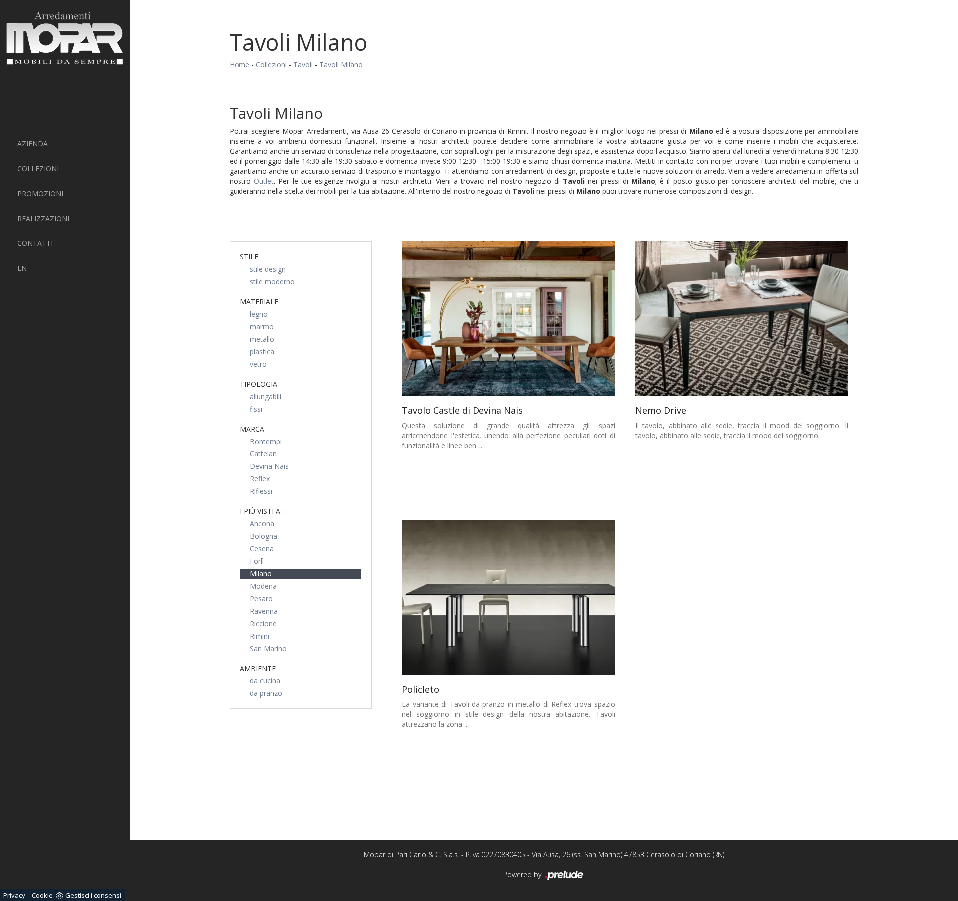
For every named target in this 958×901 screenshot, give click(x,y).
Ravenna (264, 611)
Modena (263, 586)
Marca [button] (252, 429)
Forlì (257, 561)
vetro (258, 364)
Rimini (259, 636)
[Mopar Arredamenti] (65, 38)
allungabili (265, 396)
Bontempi (266, 441)
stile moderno (272, 281)
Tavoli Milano (341, 64)
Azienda (32, 143)
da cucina (265, 680)
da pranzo (266, 693)
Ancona (262, 523)
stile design (268, 269)
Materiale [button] (259, 301)
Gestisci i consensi (93, 895)
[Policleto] (508, 597)
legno (259, 314)
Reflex (260, 478)
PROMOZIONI (40, 193)
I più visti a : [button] (262, 511)
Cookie (42, 895)
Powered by (523, 874)
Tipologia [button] (258, 384)
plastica (262, 351)
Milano (261, 573)
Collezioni (38, 168)
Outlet (264, 181)
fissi (256, 409)
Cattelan (263, 453)
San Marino (268, 648)
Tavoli (303, 64)
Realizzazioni (43, 218)
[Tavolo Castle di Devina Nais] (508, 318)
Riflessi (261, 491)
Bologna (263, 536)
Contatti (35, 243)
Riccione (263, 623)
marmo (262, 326)
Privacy (14, 895)
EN (22, 268)
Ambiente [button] (258, 668)
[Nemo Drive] (742, 318)
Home (239, 64)
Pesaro (261, 598)
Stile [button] (249, 256)
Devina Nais (269, 466)
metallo (262, 339)
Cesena (262, 548)
